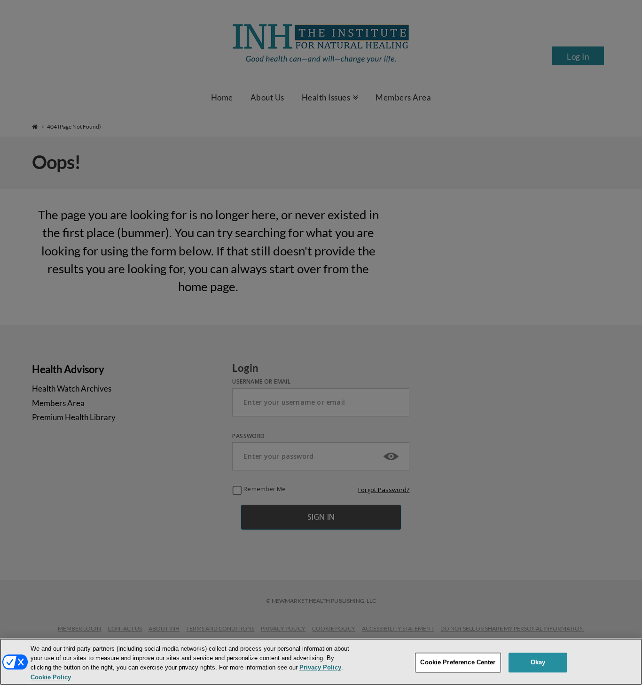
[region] (321, 662)
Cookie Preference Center (457, 662)
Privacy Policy (320, 667)
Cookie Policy (51, 677)
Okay (538, 662)
